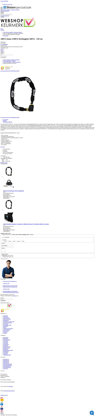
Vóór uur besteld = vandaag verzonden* (10, 9)
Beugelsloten (5, 337)
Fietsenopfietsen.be (7, 367)
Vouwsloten (5, 343)
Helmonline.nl (6, 359)
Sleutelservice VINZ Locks (8, 321)
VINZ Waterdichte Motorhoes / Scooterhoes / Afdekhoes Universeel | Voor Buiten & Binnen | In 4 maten (26, 224)
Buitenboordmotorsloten (8, 350)
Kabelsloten (5, 338)
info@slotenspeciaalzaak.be (9, 390)
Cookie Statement (6, 329)
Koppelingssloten (6, 339)
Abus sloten (5, 341)
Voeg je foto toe (5, 254)
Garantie (5, 333)
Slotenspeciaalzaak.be (7, 365)
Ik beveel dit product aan (8, 256)
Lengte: (2, 51)
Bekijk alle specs (4, 162)
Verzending (5, 315)
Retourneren (5, 316)
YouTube (11, 292)
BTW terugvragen (7, 319)
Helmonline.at (6, 362)
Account (2, 30)
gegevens (15, 295)
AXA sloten (5, 342)
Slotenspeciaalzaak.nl (7, 363)
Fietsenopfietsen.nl (7, 366)
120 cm (2, 49)
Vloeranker (5, 353)
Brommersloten (6, 348)
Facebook (10, 291)
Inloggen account (4, 395)
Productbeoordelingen (7, 121)
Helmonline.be (6, 360)
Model (2, 28)
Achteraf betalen (6, 318)
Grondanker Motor (7, 354)
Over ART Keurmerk (7, 322)
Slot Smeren (5, 323)
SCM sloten (5, 352)
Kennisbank (5, 326)
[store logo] (17, 8)
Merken (4, 327)
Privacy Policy (6, 330)
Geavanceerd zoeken (5, 15)
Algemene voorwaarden (8, 328)
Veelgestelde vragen (7, 325)
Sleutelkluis (5, 349)
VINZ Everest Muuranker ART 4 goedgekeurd (13, 190)
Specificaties (5, 119)
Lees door (3, 146)
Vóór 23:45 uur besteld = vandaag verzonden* (12, 32)
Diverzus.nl (5, 368)
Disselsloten (5, 345)
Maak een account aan (7, 4)
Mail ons (10, 285)
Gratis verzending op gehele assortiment (11, 59)
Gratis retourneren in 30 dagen (9, 61)
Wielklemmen (6, 351)
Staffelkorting (6, 320)
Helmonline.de (6, 361)
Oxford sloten (6, 344)
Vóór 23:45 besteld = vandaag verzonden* (11, 62)
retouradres (10, 386)
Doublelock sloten (7, 346)
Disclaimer (5, 332)
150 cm (2, 50)
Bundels (4, 120)
